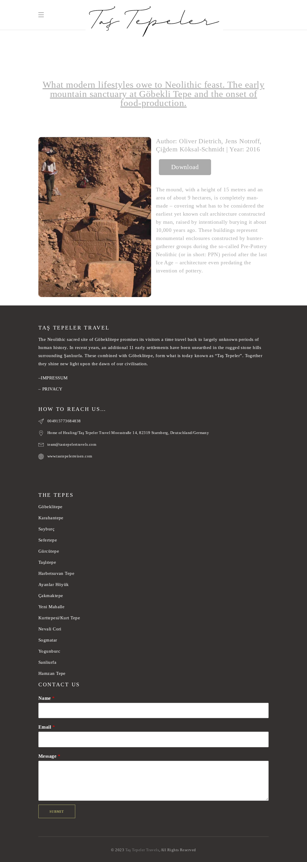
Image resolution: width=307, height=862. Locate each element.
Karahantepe (51, 517)
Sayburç (46, 529)
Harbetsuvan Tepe (56, 573)
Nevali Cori (49, 629)
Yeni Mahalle (51, 606)
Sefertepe (47, 540)
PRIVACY (52, 389)
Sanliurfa (47, 662)
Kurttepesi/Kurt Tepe (59, 617)
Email (46, 727)
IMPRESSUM (54, 377)
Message (49, 756)
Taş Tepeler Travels (142, 850)
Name (46, 698)
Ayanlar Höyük (54, 584)
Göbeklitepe (50, 506)
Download (185, 167)
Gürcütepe (48, 551)
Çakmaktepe (50, 595)
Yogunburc (49, 651)
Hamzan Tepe (52, 673)
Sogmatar (47, 640)
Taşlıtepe (47, 562)
